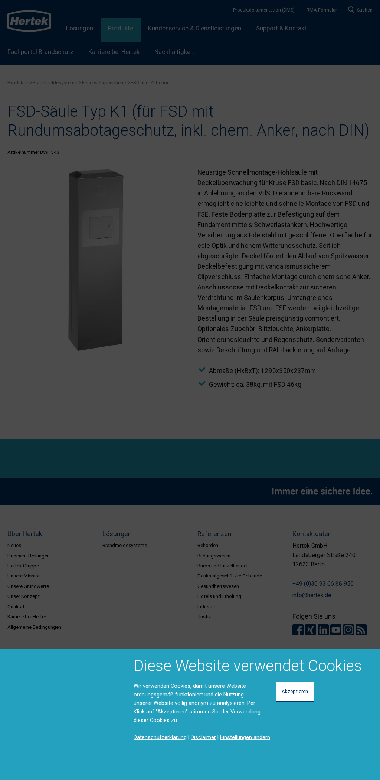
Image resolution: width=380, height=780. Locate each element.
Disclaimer (203, 737)
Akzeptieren (295, 691)
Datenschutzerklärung (160, 737)
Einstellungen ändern (245, 737)
